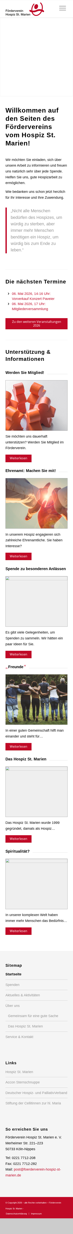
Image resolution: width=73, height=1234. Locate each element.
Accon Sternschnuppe (22, 1082)
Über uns (12, 1006)
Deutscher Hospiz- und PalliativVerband (36, 1093)
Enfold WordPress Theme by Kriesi (40, 1208)
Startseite (13, 974)
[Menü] (63, 8)
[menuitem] (63, 8)
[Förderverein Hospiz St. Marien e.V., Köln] (30, 8)
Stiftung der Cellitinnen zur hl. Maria (33, 1103)
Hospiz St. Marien (19, 1072)
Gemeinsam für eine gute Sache (33, 1016)
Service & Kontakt (19, 1037)
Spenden (12, 985)
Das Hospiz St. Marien (25, 1026)
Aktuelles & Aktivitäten (22, 995)
